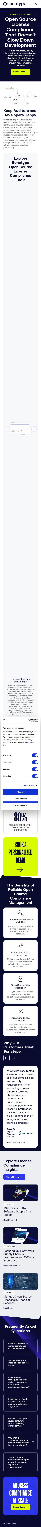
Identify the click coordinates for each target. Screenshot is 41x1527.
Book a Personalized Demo (20, 852)
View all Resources (14, 1177)
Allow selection (20, 799)
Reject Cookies (21, 805)
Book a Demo (19, 72)
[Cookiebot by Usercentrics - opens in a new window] (28, 720)
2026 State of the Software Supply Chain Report (18, 1212)
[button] (34, 429)
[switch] (35, 762)
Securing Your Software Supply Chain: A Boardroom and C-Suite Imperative (18, 1255)
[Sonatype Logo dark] (14, 5)
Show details (29, 785)
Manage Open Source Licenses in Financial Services (17, 1300)
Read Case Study (14, 1142)
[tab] (20, 699)
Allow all (20, 792)
